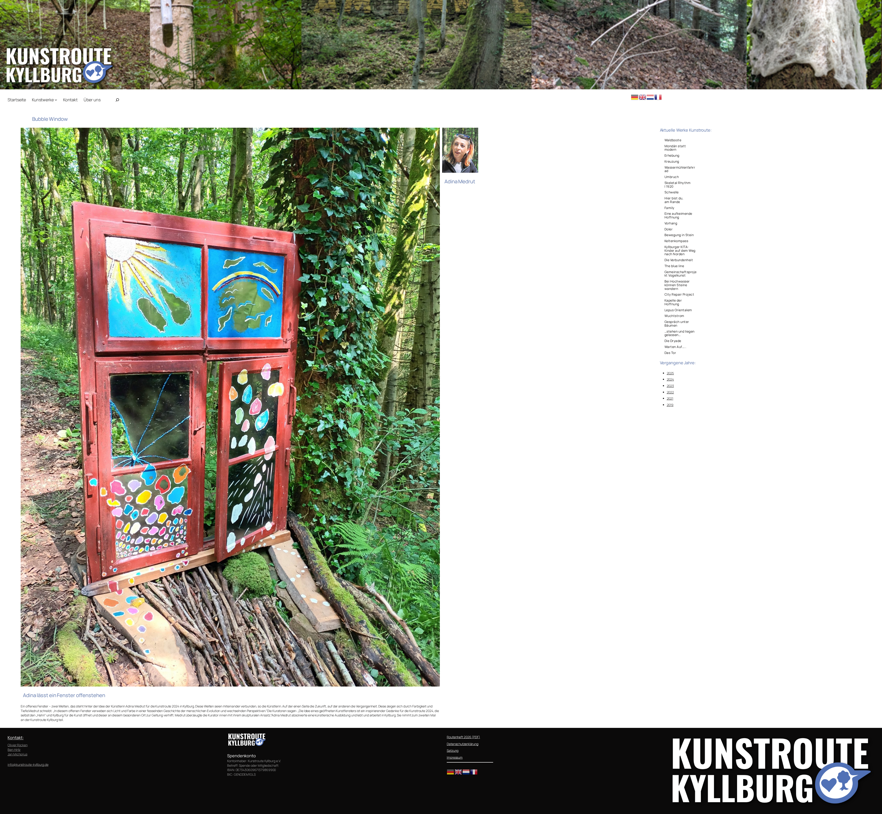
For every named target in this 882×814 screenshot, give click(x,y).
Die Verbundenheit (678, 260)
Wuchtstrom (674, 316)
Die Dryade (672, 341)
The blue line (674, 266)
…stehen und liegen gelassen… (679, 333)
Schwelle (671, 192)
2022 (670, 392)
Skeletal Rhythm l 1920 (677, 184)
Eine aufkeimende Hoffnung (678, 215)
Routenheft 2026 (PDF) (463, 737)
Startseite (17, 99)
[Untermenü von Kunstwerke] (56, 100)
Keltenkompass (676, 241)
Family (669, 208)
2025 (670, 373)
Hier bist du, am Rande (674, 200)
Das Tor (670, 353)
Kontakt (15, 737)
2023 (670, 386)
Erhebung (671, 155)
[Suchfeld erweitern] (117, 99)
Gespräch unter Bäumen (676, 323)
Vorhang (670, 223)
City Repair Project (679, 294)
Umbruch (671, 177)
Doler (668, 229)
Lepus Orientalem (678, 310)
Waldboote (672, 140)
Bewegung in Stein (679, 235)
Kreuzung (671, 161)
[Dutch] (650, 96)
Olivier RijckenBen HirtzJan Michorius (18, 749)
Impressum (455, 757)
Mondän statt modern (675, 148)
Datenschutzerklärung (462, 744)
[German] (635, 96)
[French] (658, 96)
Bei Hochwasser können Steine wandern (677, 285)
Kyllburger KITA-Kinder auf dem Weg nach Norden (679, 250)
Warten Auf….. (675, 347)
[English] (643, 96)
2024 (670, 379)
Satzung (452, 750)
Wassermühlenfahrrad (679, 169)
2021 (670, 398)
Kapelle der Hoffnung (673, 302)
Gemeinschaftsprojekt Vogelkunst (680, 273)
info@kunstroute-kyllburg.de (28, 764)
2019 (670, 405)
